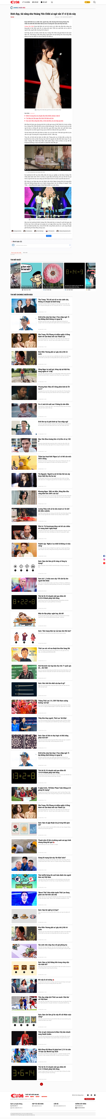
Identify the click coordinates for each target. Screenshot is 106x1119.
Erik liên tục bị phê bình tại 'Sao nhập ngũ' (53, 425)
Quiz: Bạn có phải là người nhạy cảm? (52, 290)
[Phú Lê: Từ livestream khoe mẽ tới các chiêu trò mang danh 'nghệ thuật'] (24, 535)
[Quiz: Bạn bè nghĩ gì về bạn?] (24, 919)
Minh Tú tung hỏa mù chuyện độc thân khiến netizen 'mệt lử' (43, 116)
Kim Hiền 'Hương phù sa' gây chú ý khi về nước (53, 356)
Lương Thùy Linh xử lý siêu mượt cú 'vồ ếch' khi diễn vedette (53, 513)
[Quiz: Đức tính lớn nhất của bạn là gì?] (24, 692)
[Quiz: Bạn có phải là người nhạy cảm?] (53, 278)
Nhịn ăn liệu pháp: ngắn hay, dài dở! (51, 616)
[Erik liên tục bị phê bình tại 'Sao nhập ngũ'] (24, 431)
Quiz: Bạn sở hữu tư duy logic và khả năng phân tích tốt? (53, 739)
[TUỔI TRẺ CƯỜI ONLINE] (17, 1098)
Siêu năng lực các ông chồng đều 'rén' (31, 290)
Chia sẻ (48, 236)
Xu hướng (27, 2)
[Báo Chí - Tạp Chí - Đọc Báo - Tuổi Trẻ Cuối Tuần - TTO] (32, 1099)
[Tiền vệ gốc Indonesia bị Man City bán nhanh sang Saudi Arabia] (24, 1041)
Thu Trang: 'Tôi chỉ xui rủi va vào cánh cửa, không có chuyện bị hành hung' (53, 303)
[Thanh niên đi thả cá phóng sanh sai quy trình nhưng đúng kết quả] (24, 849)
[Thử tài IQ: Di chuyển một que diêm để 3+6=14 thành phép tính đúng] (24, 1076)
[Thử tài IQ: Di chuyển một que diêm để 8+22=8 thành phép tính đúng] (24, 605)
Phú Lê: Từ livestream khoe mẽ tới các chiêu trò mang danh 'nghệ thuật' (54, 530)
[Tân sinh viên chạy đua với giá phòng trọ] (24, 954)
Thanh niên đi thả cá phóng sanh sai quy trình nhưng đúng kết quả (54, 844)
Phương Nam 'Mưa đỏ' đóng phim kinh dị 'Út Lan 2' (54, 391)
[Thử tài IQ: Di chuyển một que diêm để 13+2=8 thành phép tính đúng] (24, 779)
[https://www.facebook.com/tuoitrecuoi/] (88, 1098)
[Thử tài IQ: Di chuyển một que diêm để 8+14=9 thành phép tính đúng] (74, 278)
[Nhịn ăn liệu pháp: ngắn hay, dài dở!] (24, 622)
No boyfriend (29, 231)
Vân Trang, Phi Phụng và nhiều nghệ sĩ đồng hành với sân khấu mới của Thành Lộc (54, 338)
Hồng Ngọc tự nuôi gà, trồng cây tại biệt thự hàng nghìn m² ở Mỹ (54, 373)
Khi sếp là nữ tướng (45, 983)
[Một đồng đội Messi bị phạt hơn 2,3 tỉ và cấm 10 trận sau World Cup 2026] (24, 1058)
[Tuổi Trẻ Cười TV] (91, 1098)
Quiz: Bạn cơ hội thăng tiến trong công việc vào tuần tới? (53, 966)
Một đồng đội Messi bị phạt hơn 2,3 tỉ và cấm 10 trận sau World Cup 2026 (54, 1053)
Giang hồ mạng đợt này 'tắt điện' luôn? (52, 860)
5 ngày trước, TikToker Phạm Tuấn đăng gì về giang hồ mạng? (54, 792)
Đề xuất (45, 2)
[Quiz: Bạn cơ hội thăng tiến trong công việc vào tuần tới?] (24, 971)
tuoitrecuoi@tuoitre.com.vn (60, 1108)
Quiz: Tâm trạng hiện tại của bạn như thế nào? (54, 634)
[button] (51, 2)
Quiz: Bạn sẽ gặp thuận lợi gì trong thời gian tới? (54, 827)
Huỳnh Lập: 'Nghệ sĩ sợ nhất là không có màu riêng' (54, 548)
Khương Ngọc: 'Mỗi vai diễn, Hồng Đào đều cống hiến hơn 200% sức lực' (53, 495)
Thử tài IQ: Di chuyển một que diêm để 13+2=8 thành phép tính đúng (52, 774)
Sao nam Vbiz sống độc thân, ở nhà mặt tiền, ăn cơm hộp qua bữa (44, 121)
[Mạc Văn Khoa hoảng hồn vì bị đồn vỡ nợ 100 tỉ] (24, 448)
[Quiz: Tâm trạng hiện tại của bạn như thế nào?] (24, 640)
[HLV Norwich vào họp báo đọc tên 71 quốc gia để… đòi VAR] (24, 675)
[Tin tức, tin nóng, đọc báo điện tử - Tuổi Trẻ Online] (27, 1099)
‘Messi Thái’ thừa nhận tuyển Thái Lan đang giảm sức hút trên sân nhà (54, 896)
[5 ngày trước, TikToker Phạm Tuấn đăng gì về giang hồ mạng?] (24, 797)
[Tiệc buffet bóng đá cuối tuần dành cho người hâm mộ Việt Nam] (24, 884)
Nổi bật (36, 2)
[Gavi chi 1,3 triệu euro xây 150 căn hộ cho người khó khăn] (24, 587)
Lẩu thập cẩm (48, 292)
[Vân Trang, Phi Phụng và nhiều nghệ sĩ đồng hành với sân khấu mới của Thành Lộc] (24, 343)
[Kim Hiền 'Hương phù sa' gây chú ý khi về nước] (24, 361)
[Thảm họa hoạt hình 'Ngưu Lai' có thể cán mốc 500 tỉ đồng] (24, 465)
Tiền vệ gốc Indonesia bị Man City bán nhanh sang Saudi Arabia (54, 1036)
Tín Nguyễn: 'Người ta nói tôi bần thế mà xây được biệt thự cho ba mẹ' (54, 478)
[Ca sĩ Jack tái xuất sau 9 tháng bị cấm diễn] (24, 413)
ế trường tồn (51, 231)
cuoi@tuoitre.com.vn (38, 1108)
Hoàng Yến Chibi (29, 26)
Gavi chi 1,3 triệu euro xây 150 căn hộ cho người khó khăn (53, 582)
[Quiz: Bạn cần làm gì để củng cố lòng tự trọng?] (24, 570)
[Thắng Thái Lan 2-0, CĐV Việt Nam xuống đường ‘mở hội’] (24, 710)
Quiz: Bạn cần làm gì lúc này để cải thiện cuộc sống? (54, 1018)
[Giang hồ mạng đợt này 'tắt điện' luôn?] (24, 866)
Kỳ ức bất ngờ (40, 231)
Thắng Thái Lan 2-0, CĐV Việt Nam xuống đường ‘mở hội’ (53, 705)
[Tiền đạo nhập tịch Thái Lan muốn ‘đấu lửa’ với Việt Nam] (24, 1006)
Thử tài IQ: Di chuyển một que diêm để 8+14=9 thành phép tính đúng (74, 289)
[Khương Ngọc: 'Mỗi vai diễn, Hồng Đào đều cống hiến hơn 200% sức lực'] (24, 500)
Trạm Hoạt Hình (27, 292)
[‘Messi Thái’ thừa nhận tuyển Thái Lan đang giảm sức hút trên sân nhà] (24, 901)
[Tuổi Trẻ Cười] (95, 1098)
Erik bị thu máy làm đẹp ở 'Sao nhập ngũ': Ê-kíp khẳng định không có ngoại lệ (54, 321)
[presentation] (10, 278)
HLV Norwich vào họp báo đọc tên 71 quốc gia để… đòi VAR (54, 670)
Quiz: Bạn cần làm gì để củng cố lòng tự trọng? (52, 565)
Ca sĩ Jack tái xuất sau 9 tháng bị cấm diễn (53, 407)
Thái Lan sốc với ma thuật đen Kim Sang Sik (54, 651)
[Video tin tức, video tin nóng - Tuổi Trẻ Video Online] (38, 1099)
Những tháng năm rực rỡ (65, 231)
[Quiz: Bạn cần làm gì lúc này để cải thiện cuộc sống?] (24, 1023)
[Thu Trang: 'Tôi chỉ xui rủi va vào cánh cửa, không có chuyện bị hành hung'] (24, 308)
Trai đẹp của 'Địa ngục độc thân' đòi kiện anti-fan (40, 118)
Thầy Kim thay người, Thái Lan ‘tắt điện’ (52, 721)
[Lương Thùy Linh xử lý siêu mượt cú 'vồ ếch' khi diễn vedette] (24, 518)
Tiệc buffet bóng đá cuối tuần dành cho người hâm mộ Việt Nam (54, 879)
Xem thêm (41, 1087)
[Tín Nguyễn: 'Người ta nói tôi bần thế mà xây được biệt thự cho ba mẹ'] (24, 483)
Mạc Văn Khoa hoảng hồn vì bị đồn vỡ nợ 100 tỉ (54, 443)
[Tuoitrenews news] (44, 1099)
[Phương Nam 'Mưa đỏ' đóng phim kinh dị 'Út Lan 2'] (24, 396)
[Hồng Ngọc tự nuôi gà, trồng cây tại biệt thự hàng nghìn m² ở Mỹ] (24, 378)
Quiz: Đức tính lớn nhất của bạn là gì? (51, 686)
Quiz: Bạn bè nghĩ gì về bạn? (48, 913)
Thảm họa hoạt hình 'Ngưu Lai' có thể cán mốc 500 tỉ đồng (54, 460)
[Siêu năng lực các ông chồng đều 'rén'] (31, 278)
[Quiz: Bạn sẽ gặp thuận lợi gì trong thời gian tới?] (24, 832)
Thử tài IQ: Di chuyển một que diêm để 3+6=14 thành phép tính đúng (52, 1071)
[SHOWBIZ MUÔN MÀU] (53, 8)
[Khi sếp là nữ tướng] (24, 989)
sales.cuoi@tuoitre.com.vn (17, 1110)
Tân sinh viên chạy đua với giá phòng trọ (52, 948)
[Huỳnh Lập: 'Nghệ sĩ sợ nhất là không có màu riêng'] (24, 553)
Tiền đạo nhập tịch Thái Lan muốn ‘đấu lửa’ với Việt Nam (53, 1001)
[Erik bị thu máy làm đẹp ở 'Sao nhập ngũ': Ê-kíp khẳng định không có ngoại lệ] (24, 326)
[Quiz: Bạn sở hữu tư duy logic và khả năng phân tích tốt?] (24, 744)
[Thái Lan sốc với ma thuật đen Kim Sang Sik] (24, 657)
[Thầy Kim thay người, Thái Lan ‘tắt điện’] (24, 727)
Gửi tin (88, 2)
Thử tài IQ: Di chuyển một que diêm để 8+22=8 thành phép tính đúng (52, 600)
